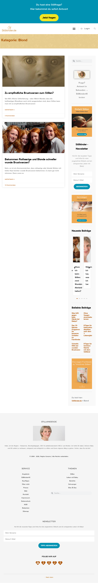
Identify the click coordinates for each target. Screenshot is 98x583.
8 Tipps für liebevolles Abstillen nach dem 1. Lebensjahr (88, 330)
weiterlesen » (9, 110)
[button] (74, 28)
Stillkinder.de (77, 401)
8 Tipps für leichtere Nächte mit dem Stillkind (88, 348)
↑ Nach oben (49, 577)
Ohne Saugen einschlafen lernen (88, 316)
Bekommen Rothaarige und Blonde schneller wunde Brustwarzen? (31, 161)
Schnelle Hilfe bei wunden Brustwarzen (77, 347)
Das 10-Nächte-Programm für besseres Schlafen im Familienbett (77, 332)
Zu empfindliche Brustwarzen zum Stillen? (29, 93)
